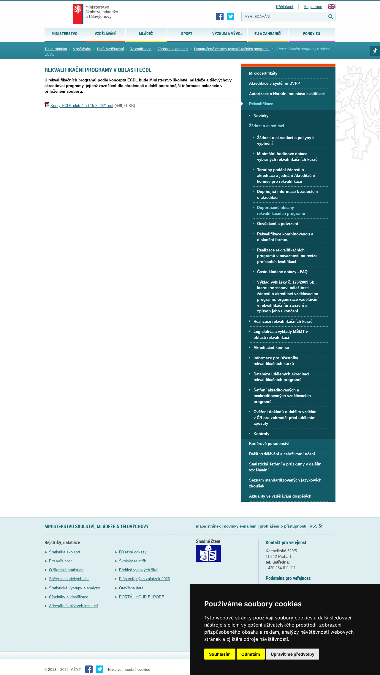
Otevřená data (131, 588)
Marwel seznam (375, 51)
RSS (314, 526)
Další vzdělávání (110, 49)
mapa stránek (208, 526)
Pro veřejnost (60, 561)
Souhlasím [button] (220, 654)
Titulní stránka (56, 49)
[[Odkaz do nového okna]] (208, 560)
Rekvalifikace (140, 49)
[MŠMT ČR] (95, 14)
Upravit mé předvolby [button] (292, 654)
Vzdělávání (82, 49)
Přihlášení (284, 6)
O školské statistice (66, 570)
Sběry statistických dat (69, 579)
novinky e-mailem (240, 526)
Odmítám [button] (250, 654)
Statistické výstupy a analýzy (74, 588)
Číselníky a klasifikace (68, 597)
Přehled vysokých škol (138, 570)
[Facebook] (220, 17)
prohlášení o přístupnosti (283, 526)
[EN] (331, 7)
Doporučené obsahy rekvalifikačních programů (232, 49)
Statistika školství (64, 552)
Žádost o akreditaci (173, 49)
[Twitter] (231, 17)
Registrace (313, 6)
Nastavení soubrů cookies (129, 669)
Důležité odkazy (133, 552)
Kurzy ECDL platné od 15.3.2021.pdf (81, 105)
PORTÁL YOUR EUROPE (141, 597)
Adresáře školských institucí (73, 606)
